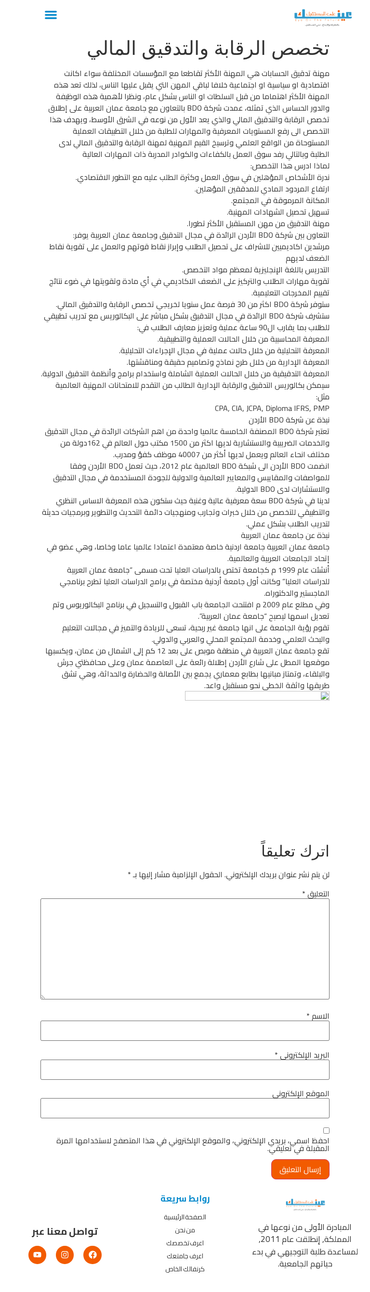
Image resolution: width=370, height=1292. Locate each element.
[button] (51, 15)
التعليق (316, 893)
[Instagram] (65, 1255)
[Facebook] (92, 1255)
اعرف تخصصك (185, 1243)
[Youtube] (37, 1255)
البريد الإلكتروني (302, 1055)
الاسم (318, 1016)
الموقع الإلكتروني (301, 1093)
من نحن (185, 1230)
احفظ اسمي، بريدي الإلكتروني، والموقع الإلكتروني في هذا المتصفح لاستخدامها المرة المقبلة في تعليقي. (193, 1144)
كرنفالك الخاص (185, 1269)
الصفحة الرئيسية (185, 1217)
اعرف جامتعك (185, 1256)
